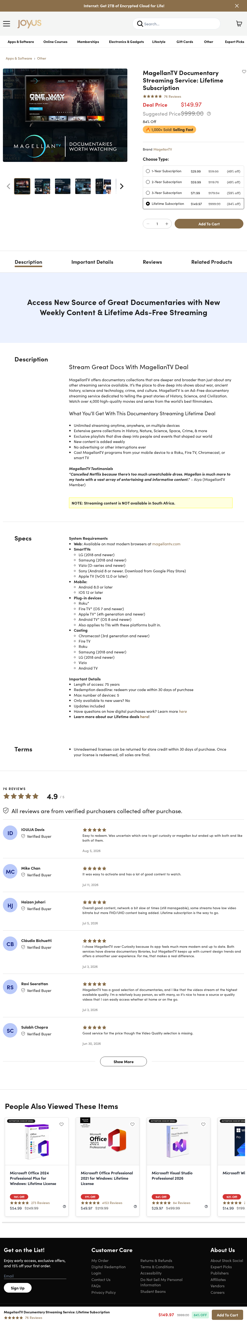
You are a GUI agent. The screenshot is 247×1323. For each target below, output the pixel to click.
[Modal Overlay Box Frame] (123, 661)
